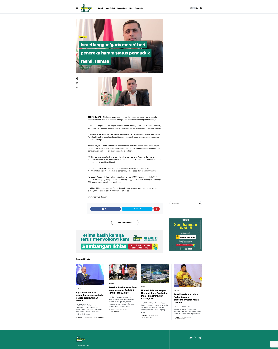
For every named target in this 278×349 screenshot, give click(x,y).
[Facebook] (191, 338)
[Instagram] (200, 338)
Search (200, 203)
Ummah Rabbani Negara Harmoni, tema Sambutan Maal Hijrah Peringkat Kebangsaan (154, 294)
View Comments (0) (125, 222)
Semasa (83, 37)
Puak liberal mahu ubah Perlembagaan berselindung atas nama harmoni (186, 298)
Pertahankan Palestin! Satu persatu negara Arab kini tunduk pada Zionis (123, 290)
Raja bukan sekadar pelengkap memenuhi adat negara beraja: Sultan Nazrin (90, 296)
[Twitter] (195, 338)
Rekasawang (85, 345)
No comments (99, 317)
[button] (77, 8)
